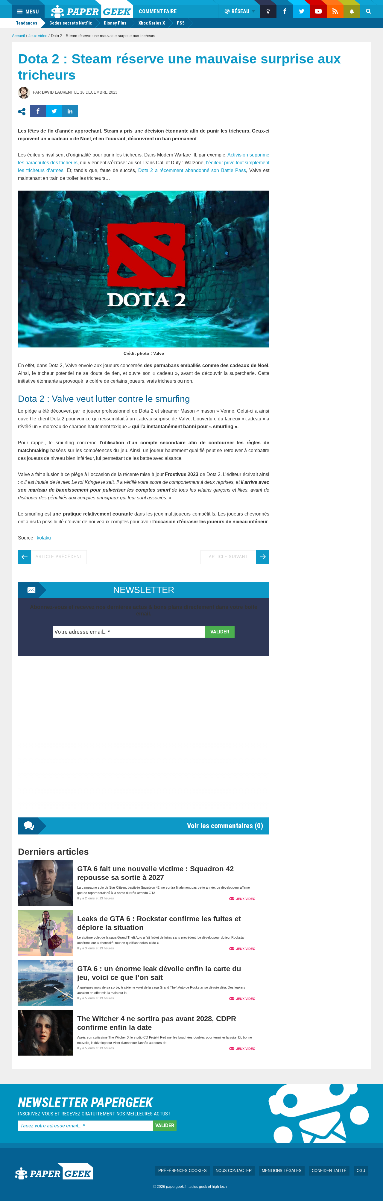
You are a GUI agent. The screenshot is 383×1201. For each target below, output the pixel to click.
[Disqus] (143, 742)
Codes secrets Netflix (70, 23)
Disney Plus (115, 23)
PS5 (181, 23)
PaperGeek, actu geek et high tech (92, 9)
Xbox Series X (152, 23)
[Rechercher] (368, 11)
